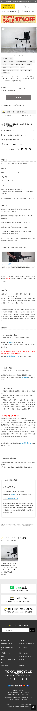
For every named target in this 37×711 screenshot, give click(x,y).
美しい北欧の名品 (26, 70)
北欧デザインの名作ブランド (10, 67)
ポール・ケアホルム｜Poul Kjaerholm (13, 64)
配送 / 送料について (6, 644)
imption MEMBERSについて (8, 648)
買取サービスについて (25, 653)
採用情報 (21, 665)
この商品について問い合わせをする (12, 105)
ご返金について (5, 653)
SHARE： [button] (12, 149)
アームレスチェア (7, 58)
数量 (20, 88)
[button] (1, 1)
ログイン (21, 640)
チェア (31, 61)
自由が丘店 (6, 73)
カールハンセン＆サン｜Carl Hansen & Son (14, 61)
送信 (33, 630)
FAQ (2, 656)
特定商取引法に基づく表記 (8, 661)
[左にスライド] (15, 55)
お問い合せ (4, 665)
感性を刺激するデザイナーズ (10, 70)
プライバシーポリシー (25, 656)
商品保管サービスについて (26, 644)
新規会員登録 (5, 640)
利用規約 (21, 660)
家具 (22, 67)
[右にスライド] (22, 55)
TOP (2, 524)
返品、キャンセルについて (28, 115)
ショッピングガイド (6, 115)
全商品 (28, 64)
